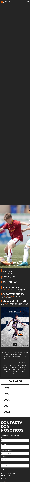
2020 (7, 399)
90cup (4, 478)
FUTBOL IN (5, 472)
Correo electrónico (7, 450)
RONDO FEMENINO (8, 475)
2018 (6, 387)
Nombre (3, 437)
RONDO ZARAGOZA (8, 477)
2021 (6, 405)
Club (2, 463)
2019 (6, 393)
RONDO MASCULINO (8, 473)
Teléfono (4, 456)
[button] (15, 388)
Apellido (3, 444)
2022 (7, 411)
